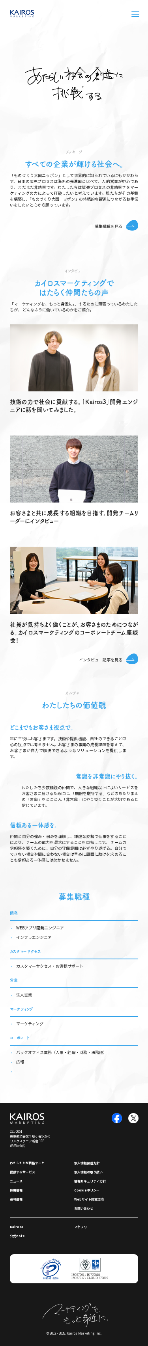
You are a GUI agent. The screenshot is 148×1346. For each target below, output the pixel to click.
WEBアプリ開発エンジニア (40, 928)
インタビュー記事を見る (100, 660)
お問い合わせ (83, 1208)
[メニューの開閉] (135, 14)
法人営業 (24, 995)
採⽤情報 (16, 1190)
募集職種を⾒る (108, 226)
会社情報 (16, 1199)
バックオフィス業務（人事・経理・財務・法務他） (61, 1052)
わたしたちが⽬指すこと (27, 1163)
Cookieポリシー (86, 1190)
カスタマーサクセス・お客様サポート (49, 966)
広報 (20, 1062)
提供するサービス (22, 1172)
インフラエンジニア (34, 937)
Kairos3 (16, 1227)
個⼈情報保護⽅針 (86, 1163)
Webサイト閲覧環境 (89, 1199)
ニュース (16, 1181)
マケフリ (80, 1227)
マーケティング (29, 1023)
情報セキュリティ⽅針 (90, 1181)
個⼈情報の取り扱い (88, 1172)
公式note (17, 1236)
